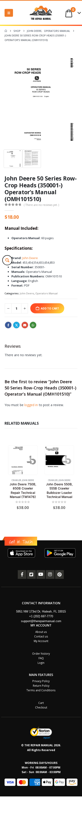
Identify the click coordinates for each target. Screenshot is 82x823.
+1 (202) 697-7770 (41, 616)
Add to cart (50, 308)
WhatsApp (33, 325)
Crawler (16, 480)
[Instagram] (50, 574)
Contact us (41, 636)
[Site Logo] (41, 12)
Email (24, 325)
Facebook (8, 325)
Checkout (41, 707)
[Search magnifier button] (7, 260)
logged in (31, 405)
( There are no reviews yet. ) (41, 205)
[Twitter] (31, 574)
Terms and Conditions (41, 690)
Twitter (16, 325)
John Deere (30, 258)
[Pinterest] (59, 574)
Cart (41, 703)
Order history (41, 653)
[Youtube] (40, 574)
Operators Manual (46, 293)
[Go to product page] (22, 460)
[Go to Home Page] (6, 31)
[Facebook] (22, 574)
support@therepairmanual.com (41, 621)
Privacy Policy (41, 681)
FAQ (41, 658)
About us (41, 632)
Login (41, 662)
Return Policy (41, 685)
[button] (9, 13)
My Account (41, 641)
